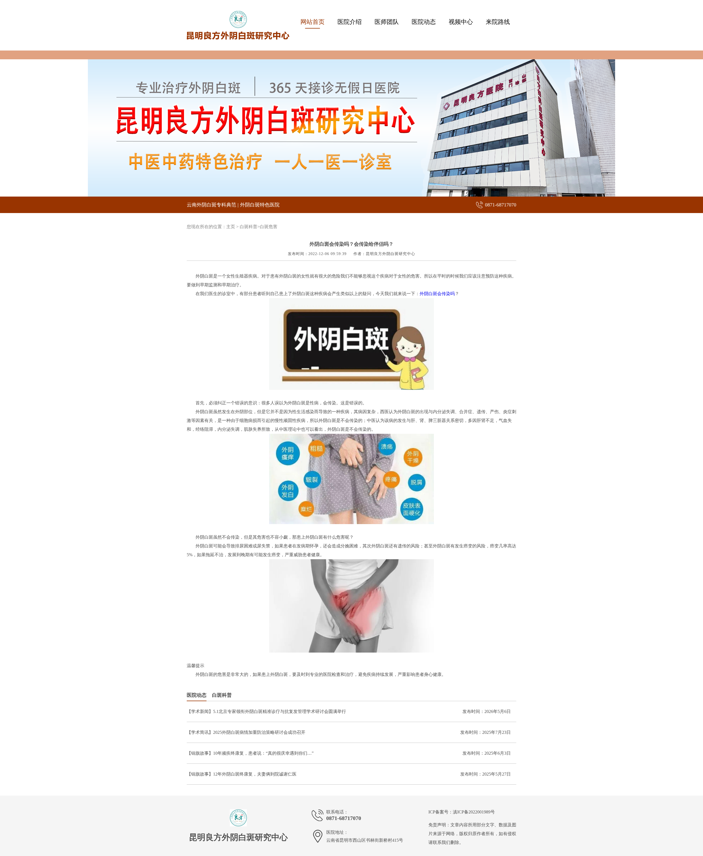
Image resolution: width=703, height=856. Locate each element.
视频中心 (461, 21)
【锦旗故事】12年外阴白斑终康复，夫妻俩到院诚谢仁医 (242, 774)
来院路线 (498, 21)
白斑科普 (248, 226)
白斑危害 (268, 226)
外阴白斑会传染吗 (437, 293)
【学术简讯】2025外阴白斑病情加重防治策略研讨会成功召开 (246, 732)
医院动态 (424, 21)
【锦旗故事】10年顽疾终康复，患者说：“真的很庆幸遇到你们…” (250, 753)
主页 (230, 226)
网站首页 (312, 21)
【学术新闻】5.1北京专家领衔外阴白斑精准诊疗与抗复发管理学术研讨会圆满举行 (266, 711)
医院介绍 (349, 21)
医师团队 (387, 21)
